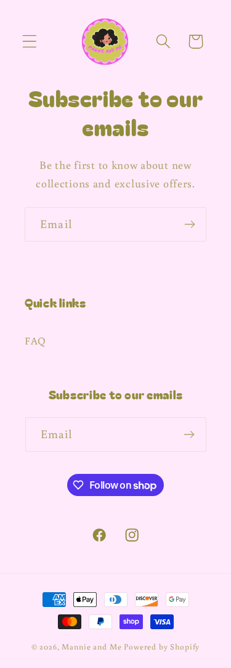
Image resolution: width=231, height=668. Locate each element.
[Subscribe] (189, 224)
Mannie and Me (91, 646)
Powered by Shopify (162, 646)
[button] (30, 41)
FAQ (35, 341)
